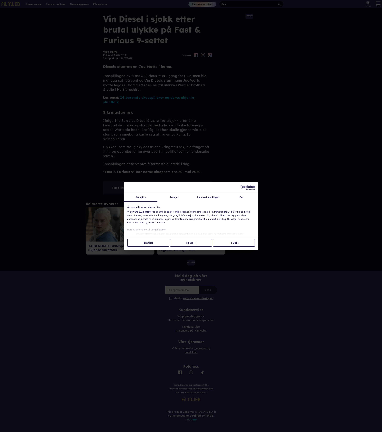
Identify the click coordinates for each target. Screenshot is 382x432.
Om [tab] (241, 197)
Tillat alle (234, 243)
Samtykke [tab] (140, 197)
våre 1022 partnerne (144, 211)
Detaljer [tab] (174, 197)
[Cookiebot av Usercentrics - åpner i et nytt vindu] (242, 187)
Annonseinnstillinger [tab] (208, 197)
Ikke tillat (148, 243)
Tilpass (189, 243)
